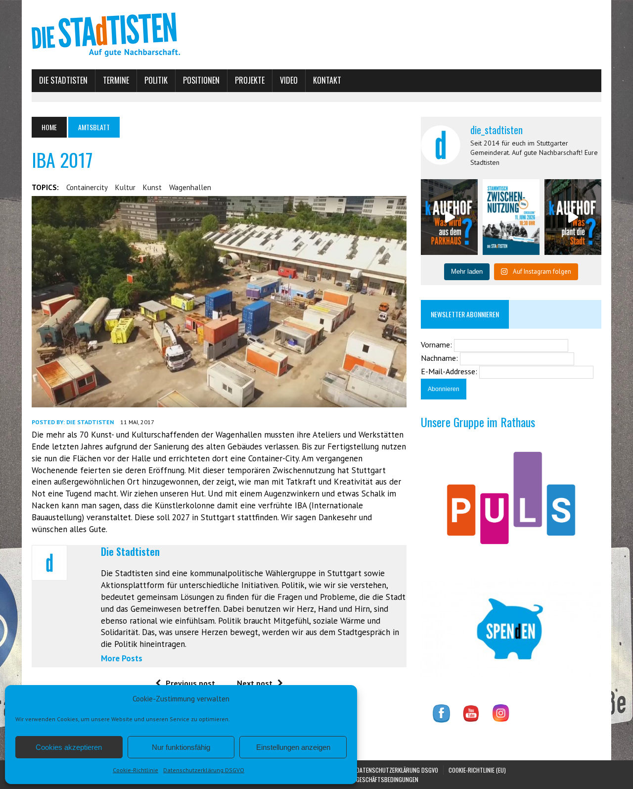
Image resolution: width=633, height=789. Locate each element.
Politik (156, 80)
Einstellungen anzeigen (293, 747)
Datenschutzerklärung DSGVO (203, 770)
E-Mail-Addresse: (450, 371)
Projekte (250, 80)
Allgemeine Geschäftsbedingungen (372, 779)
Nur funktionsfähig (181, 747)
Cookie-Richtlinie (135, 770)
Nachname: (440, 358)
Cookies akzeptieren (69, 747)
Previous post (190, 683)
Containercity (87, 187)
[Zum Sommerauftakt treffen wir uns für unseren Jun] (511, 217)
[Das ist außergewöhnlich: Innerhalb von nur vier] (572, 217)
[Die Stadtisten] (316, 34)
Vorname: (437, 344)
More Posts (121, 658)
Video (289, 80)
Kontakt (327, 80)
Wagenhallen (190, 187)
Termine (116, 80)
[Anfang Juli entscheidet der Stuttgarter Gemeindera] (449, 217)
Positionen (201, 80)
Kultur (125, 187)
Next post (254, 683)
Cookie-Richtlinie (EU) (477, 770)
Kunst (152, 187)
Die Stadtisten (63, 80)
